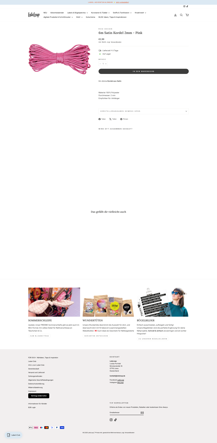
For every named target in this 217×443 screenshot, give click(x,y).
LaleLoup (120, 380)
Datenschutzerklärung (36, 384)
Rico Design (106, 29)
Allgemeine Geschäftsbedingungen (40, 380)
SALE (78, 17)
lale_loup (120, 382)
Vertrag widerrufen (39, 396)
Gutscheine (90, 17)
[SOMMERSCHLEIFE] (54, 302)
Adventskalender (57, 13)
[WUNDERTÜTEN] (108, 302)
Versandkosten (116, 42)
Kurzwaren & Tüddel (99, 13)
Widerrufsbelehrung (35, 387)
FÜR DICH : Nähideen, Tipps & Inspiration (43, 357)
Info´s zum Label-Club (36, 365)
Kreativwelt (139, 13)
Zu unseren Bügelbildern (153, 339)
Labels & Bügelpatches (76, 13)
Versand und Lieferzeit (36, 372)
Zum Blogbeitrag (39, 336)
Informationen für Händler (37, 404)
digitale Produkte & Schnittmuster (57, 17)
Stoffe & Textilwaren (121, 13)
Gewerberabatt (33, 369)
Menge (102, 59)
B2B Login (32, 407)
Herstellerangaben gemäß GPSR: (120, 111)
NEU (45, 13)
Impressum (32, 391)
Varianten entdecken (96, 336)
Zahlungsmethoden (35, 376)
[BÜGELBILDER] (163, 302)
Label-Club (32, 361)
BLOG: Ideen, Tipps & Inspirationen (112, 17)
